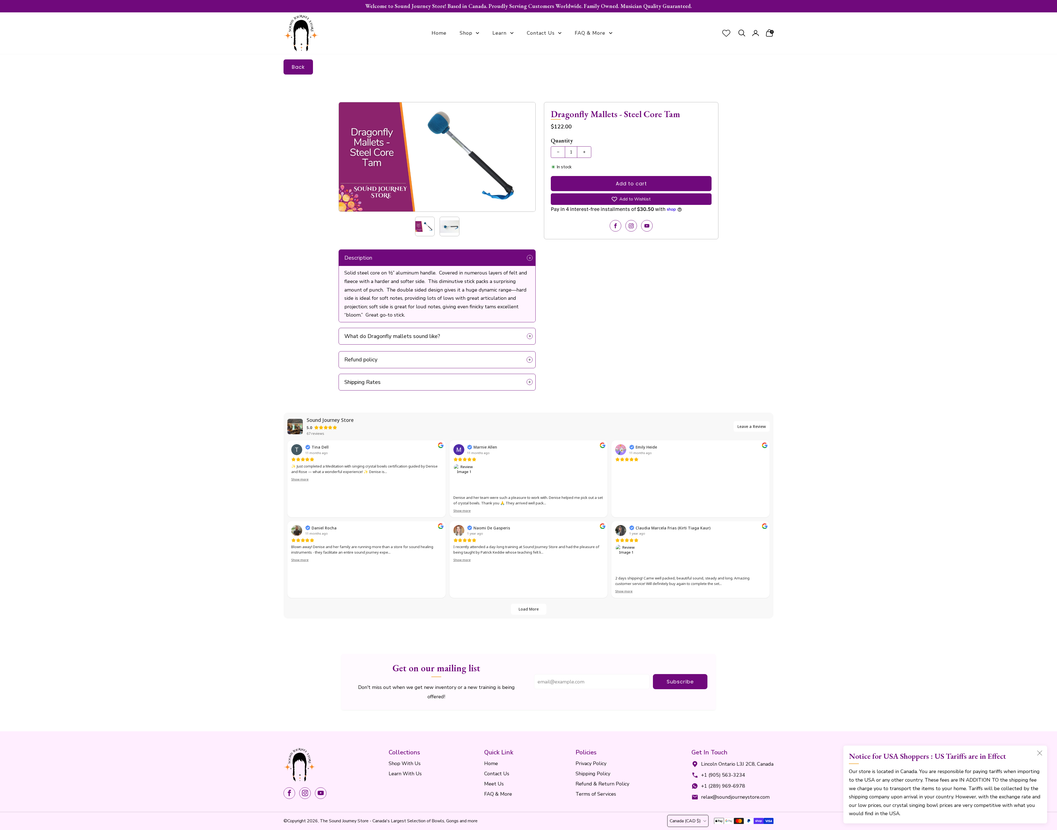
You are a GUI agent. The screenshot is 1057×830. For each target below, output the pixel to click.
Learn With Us (405, 773)
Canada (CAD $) (685, 821)
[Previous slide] (349, 157)
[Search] (742, 33)
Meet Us (494, 783)
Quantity (562, 140)
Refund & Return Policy (602, 783)
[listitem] (528, 6)
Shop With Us (405, 763)
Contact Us (541, 33)
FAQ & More (590, 33)
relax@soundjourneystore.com (735, 797)
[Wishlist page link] (726, 33)
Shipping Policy (593, 773)
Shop (466, 33)
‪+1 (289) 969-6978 (723, 786)
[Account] (755, 33)
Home (439, 33)
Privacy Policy (591, 763)
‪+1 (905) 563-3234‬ (723, 775)
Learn (499, 33)
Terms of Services (596, 794)
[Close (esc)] (1039, 753)
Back (298, 67)
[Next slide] (525, 157)
